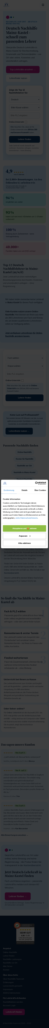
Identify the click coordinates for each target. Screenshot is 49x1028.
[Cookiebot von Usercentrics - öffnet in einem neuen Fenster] (35, 483)
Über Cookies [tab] (40, 490)
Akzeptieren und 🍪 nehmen (24, 528)
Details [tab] (24, 490)
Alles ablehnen (24, 543)
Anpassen (23, 536)
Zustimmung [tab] (9, 490)
